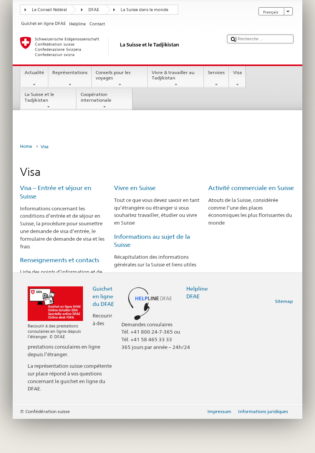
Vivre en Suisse (135, 188)
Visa (237, 72)
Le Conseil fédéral (49, 9)
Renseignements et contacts (59, 260)
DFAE (93, 9)
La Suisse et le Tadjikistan (39, 97)
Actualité (34, 72)
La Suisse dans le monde (144, 9)
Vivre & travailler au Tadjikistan (173, 75)
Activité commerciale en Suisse (251, 188)
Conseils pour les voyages (113, 75)
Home (26, 146)
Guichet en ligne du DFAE (103, 296)
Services (216, 72)
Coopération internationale (96, 97)
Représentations (70, 72)
